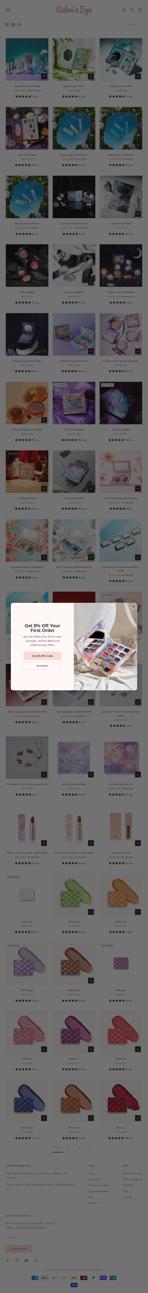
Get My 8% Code (42, 655)
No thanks (42, 665)
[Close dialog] (133, 606)
